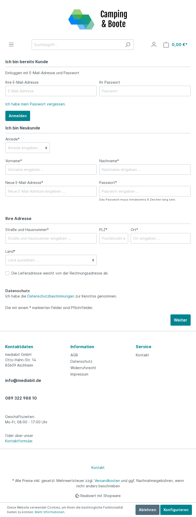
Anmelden (18, 116)
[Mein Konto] (154, 44)
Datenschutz (81, 361)
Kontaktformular (18, 441)
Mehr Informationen (49, 512)
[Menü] (11, 44)
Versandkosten (107, 480)
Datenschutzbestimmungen (50, 296)
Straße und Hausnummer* (27, 229)
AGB (74, 355)
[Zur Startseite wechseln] (98, 19)
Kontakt (142, 355)
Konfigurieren (176, 510)
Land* (10, 251)
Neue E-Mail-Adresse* (24, 182)
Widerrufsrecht (83, 368)
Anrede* (12, 139)
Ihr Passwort (109, 82)
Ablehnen (147, 510)
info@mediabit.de (23, 380)
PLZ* (103, 229)
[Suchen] (128, 44)
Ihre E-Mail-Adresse (22, 82)
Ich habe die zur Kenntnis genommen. (61, 293)
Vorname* (13, 161)
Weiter (180, 320)
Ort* (134, 229)
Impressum (79, 374)
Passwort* (108, 182)
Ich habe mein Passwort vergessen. (35, 104)
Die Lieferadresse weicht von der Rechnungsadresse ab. (60, 273)
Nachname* (109, 161)
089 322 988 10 (21, 398)
